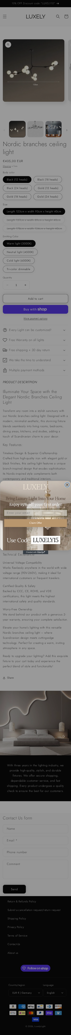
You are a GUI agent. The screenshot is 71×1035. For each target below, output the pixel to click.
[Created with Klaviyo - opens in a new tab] (35, 552)
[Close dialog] (67, 484)
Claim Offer (35, 523)
